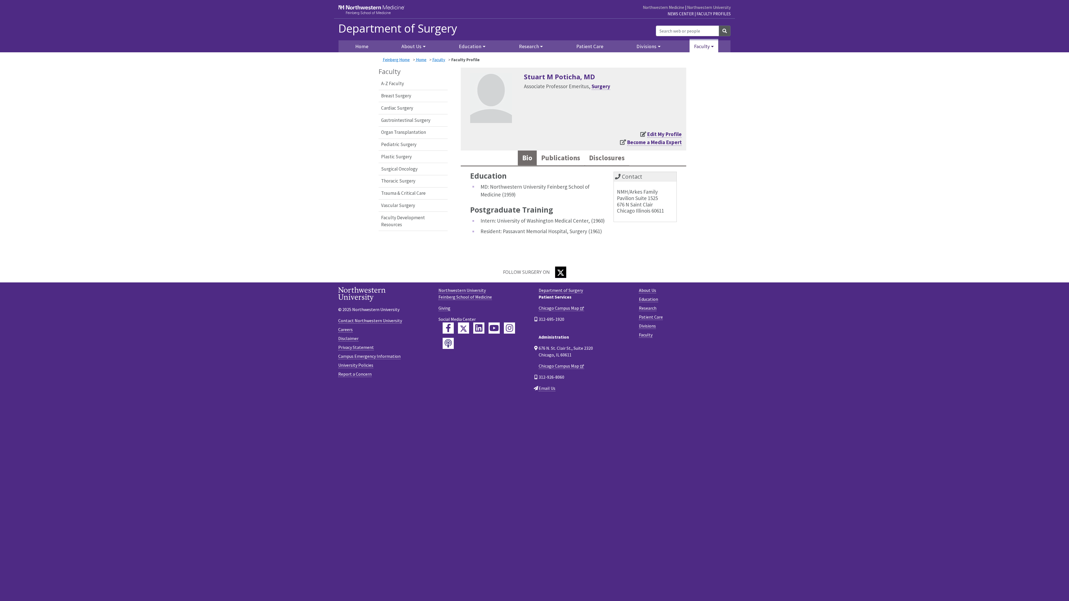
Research (647, 308)
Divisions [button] (646, 46)
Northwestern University (709, 7)
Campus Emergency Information (369, 356)
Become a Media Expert (654, 142)
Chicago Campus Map (559, 308)
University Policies (355, 365)
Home (421, 59)
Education (648, 299)
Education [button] (470, 46)
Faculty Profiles (714, 13)
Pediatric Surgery (398, 144)
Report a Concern (355, 374)
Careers (345, 329)
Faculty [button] (702, 46)
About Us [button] (411, 46)
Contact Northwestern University (370, 320)
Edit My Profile (664, 134)
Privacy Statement (356, 347)
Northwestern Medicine (663, 7)
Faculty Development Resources (403, 221)
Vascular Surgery (398, 205)
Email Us (547, 388)
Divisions (647, 326)
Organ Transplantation (403, 132)
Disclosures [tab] (607, 158)
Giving (444, 308)
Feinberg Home (396, 59)
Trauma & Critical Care (403, 193)
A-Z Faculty (392, 83)
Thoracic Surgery (398, 181)
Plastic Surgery (396, 157)
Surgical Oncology (399, 169)
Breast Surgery (396, 96)
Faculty (438, 59)
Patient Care (589, 46)
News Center (681, 13)
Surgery (601, 86)
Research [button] (529, 46)
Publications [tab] (560, 158)
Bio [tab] (527, 158)
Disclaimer (348, 338)
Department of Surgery (397, 28)
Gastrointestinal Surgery (405, 120)
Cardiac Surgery (397, 108)
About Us (647, 290)
